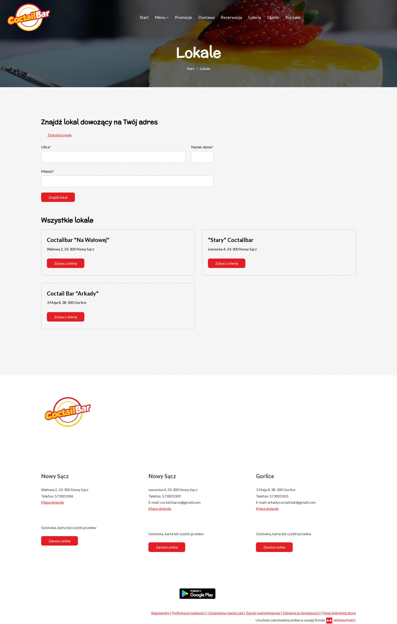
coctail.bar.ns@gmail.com (180, 502)
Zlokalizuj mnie (59, 135)
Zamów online (59, 541)
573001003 (278, 496)
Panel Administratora (339, 613)
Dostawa (206, 17)
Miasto (46, 171)
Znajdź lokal (58, 197)
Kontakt (292, 17)
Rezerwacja (231, 17)
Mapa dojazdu (52, 502)
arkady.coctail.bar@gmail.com (292, 502)
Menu (160, 17)
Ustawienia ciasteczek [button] (226, 613)
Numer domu (201, 147)
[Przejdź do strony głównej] (28, 17)
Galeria (254, 17)
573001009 (171, 496)
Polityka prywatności (189, 613)
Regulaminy (160, 613)
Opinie (273, 17)
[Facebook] (44, 515)
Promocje (183, 17)
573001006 (64, 496)
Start (144, 17)
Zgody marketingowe (263, 613)
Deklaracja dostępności (301, 613)
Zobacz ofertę (65, 263)
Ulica (45, 147)
